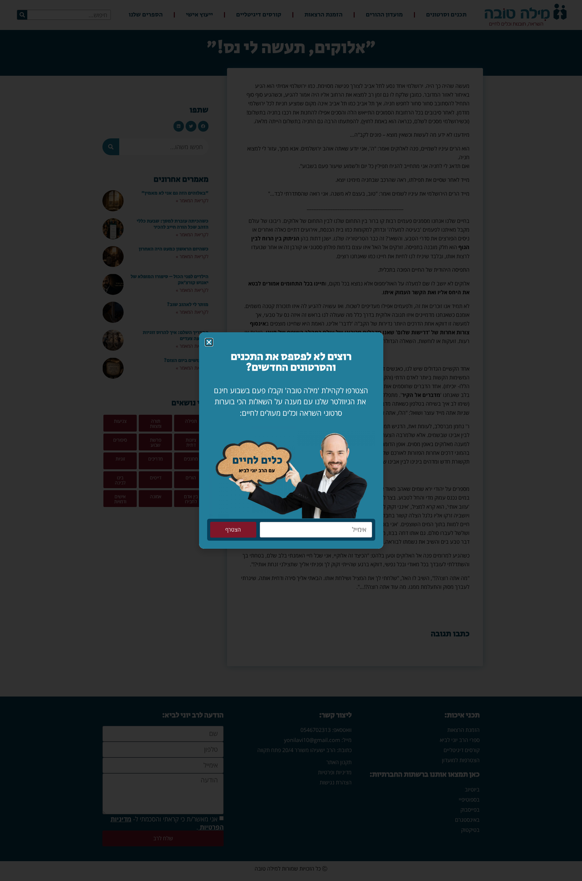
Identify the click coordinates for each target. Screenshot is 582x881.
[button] (209, 342)
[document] (291, 440)
